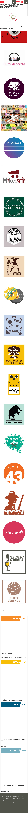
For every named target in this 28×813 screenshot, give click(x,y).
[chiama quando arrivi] (14, 325)
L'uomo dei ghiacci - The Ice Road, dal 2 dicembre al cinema (12, 696)
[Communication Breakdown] (14, 355)
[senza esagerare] (14, 414)
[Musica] (14, 618)
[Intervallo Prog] (14, 147)
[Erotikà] (14, 532)
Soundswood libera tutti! (6, 653)
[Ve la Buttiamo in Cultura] (14, 266)
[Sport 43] (14, 473)
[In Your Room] (14, 236)
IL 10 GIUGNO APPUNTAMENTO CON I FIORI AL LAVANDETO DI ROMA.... (13, 786)
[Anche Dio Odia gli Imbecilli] (14, 502)
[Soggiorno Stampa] (14, 562)
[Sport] (14, 704)
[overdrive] (14, 384)
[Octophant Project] (14, 88)
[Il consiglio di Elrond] (14, 207)
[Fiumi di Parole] (14, 59)
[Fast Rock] (14, 118)
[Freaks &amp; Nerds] (14, 443)
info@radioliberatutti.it (15, 802)
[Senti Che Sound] (14, 295)
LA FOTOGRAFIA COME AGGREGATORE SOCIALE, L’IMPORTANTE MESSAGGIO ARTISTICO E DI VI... (12, 790)
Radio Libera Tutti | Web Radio (2, 2)
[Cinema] (14, 662)
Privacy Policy (4, 804)
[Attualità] (14, 750)
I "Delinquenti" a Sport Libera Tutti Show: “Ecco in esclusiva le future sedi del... (14, 745)
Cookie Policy (9, 804)
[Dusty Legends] (14, 591)
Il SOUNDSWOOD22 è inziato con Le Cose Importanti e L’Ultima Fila (14, 658)
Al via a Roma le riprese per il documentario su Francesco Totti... (13, 740)
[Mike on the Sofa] (14, 177)
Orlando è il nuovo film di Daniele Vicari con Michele (11, 700)
